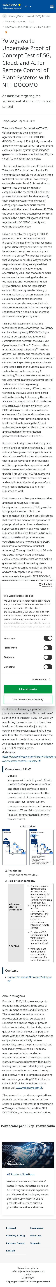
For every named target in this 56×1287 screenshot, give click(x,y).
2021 (31, 21)
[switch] (48, 647)
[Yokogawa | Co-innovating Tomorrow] (12, 6)
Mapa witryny (28, 1277)
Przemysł (11, 1228)
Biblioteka (35, 1235)
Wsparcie (35, 1243)
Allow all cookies (28, 689)
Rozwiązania (37, 1228)
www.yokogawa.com (27, 1087)
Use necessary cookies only (28, 699)
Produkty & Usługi (15, 1235)
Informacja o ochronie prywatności (28, 1271)
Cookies (28, 1274)
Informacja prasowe (15, 21)
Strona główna (15, 16)
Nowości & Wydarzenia (38, 16)
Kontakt (10, 1250)
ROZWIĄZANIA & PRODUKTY (20, 26)
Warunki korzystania (28, 1268)
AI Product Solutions (21, 1174)
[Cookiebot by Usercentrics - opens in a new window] (39, 585)
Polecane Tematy (15, 1243)
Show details (39, 679)
